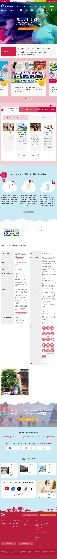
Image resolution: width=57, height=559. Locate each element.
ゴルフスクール (38, 522)
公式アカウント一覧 (19, 494)
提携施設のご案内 (25, 543)
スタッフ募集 (51, 436)
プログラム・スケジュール (36, 10)
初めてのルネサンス (28, 211)
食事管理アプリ (6, 436)
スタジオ (26, 522)
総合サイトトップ (18, 1)
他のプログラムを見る (28, 155)
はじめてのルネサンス (28, 29)
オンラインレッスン (17, 436)
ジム (25, 524)
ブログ (54, 10)
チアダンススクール (39, 537)
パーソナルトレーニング (29, 436)
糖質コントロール (41, 436)
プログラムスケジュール (30, 109)
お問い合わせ (14, 448)
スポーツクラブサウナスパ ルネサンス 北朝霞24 (35, 6)
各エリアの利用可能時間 (21, 313)
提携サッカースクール (39, 539)
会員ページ (41, 1)
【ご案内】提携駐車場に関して (27, 54)
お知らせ (5, 10)
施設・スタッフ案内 (25, 10)
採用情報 (30, 1)
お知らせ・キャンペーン (6, 524)
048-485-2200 (18, 269)
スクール (46, 10)
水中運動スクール (38, 525)
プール (25, 525)
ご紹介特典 (8, 543)
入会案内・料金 (15, 10)
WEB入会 (52, 1)
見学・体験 (15, 523)
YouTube (32, 515)
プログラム (26, 520)
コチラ (51, 363)
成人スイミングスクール (40, 524)
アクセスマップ (19, 258)
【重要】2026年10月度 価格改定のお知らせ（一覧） (33, 52)
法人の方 (5, 1)
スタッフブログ (49, 515)
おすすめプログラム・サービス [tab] (12, 109)
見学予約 (45, 448)
